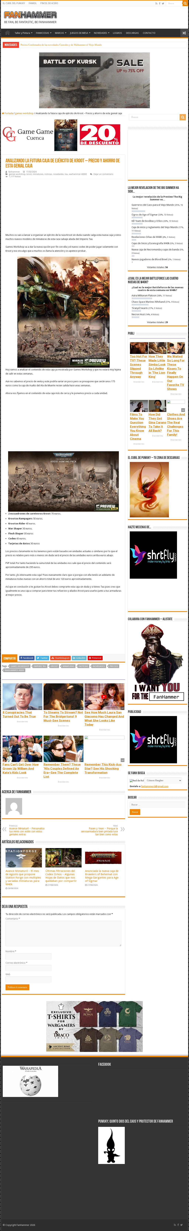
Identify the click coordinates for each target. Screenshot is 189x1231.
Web (8, 974)
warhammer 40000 (78, 174)
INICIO (7, 32)
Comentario (13, 918)
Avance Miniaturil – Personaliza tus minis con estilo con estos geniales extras (26, 830)
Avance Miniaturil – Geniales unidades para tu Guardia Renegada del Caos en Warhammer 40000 (68, 44)
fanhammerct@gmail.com (155, 786)
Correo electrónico (16, 962)
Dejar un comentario (103, 174)
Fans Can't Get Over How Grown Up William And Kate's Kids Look (21, 768)
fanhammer (14, 172)
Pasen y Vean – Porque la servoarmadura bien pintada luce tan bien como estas (99, 830)
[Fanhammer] (30, 16)
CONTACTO (149, 33)
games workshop (24, 113)
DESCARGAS (132, 33)
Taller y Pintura (22, 33)
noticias (48, 174)
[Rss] (156, 3)
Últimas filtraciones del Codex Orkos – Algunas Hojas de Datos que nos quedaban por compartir (61, 876)
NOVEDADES (100, 33)
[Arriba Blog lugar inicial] (94, 80)
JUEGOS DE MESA (79, 33)
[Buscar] (185, 3)
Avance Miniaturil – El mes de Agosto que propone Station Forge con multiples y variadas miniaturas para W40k (23, 877)
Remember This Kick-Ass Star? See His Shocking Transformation (103, 768)
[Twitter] (163, 3)
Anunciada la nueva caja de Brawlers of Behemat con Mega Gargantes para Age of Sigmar (101, 876)
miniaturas (38, 174)
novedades (58, 174)
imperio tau (40, 666)
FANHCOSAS (42, 33)
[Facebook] (160, 3)
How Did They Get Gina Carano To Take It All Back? (157, 422)
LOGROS (117, 33)
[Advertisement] (63, 206)
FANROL (33, 3)
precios (114, 666)
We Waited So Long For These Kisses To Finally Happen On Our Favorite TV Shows (176, 373)
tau (66, 174)
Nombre (11, 951)
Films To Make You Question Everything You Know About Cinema (138, 426)
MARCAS (59, 33)
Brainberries (22, 722)
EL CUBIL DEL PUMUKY (14, 3)
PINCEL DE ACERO (49, 3)
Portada (8, 113)
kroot (29, 174)
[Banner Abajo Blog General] (94, 1026)
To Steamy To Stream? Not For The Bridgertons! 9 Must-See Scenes (63, 716)
